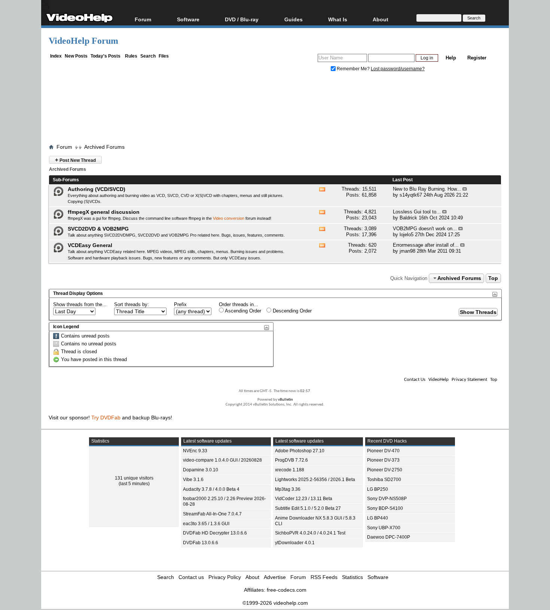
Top (493, 278)
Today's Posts (105, 56)
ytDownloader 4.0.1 (295, 542)
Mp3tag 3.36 (287, 489)
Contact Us (414, 379)
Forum (143, 19)
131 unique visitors (134, 478)
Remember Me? (353, 68)
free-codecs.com (286, 590)
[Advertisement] (275, 109)
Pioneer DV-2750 (384, 469)
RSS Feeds (324, 577)
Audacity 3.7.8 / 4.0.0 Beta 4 (211, 489)
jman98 (407, 251)
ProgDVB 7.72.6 (291, 460)
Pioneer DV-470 (383, 450)
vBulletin (285, 400)
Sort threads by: (131, 304)
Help (451, 58)
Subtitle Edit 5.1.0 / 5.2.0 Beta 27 (308, 508)
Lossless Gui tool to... (417, 212)
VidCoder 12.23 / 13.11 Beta (303, 498)
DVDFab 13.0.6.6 (200, 542)
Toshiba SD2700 (384, 479)
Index (56, 56)
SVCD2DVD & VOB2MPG (98, 229)
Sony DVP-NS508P (387, 498)
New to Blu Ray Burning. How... (427, 189)
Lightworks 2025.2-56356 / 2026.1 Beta (315, 479)
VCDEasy (238, 258)
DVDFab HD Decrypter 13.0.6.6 (215, 533)
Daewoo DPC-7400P (388, 537)
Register (476, 58)
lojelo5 (406, 234)
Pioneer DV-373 (383, 460)
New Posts (76, 56)
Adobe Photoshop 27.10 (299, 450)
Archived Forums (104, 147)
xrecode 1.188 (289, 469)
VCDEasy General (90, 245)
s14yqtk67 (411, 195)
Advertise (275, 577)
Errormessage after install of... (426, 245)
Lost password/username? (398, 68)
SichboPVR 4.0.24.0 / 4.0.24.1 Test (310, 533)
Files (164, 56)
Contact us (191, 577)
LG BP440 (377, 518)
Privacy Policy (224, 577)
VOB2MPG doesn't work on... (425, 228)
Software (188, 19)
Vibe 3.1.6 (193, 479)
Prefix (180, 304)
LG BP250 (377, 489)
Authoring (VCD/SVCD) (96, 189)
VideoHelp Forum (83, 41)
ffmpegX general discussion (104, 212)
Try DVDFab (105, 417)
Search (148, 56)
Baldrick (408, 218)
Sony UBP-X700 (383, 527)
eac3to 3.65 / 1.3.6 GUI (206, 523)
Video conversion (228, 218)
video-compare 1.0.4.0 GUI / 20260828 (222, 460)
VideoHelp (438, 379)
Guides (293, 19)
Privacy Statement (469, 379)
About (252, 577)
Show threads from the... (80, 304)
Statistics (352, 577)
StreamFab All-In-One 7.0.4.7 (212, 514)
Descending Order (291, 311)
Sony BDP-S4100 (385, 508)
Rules (131, 56)
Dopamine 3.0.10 (200, 469)
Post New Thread (75, 160)
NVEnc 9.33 (195, 450)
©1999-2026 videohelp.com (275, 603)
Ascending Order (242, 311)
